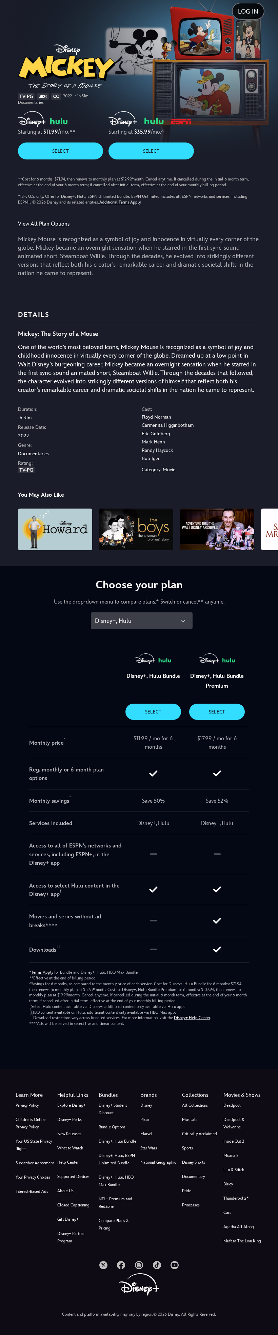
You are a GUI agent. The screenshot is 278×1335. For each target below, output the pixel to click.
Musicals (189, 1119)
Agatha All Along (238, 1226)
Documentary (193, 1176)
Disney (146, 1105)
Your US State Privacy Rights (34, 1145)
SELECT (60, 151)
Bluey (228, 1184)
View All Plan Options (44, 224)
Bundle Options (112, 1127)
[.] (103, 1265)
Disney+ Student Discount (113, 1109)
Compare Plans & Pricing (114, 1224)
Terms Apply (42, 972)
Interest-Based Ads (32, 1191)
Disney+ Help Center (192, 1017)
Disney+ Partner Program (71, 1237)
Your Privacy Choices (33, 1177)
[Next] (266, 528)
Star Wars (148, 1148)
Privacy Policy (27, 1105)
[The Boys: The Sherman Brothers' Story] (136, 529)
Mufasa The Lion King (242, 1241)
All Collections (195, 1105)
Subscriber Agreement (35, 1163)
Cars (227, 1212)
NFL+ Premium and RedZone (115, 1203)
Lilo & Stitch (233, 1169)
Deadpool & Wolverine (233, 1123)
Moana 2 (230, 1155)
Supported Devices (73, 1176)
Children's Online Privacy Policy (30, 1123)
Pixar (144, 1119)
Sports (187, 1148)
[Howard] (55, 529)
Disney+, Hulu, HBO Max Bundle (116, 1181)
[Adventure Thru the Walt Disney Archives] (217, 529)
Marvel (146, 1133)
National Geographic (158, 1162)
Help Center (68, 1162)
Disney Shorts (193, 1162)
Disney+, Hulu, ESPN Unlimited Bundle (117, 1159)
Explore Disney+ (71, 1105)
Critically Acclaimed (199, 1133)
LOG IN (248, 11)
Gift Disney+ (68, 1219)
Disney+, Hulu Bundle (117, 1141)
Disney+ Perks (69, 1119)
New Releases (69, 1133)
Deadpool (232, 1105)
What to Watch (70, 1148)
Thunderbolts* (236, 1198)
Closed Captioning (73, 1205)
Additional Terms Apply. (120, 202)
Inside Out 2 (233, 1141)
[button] (76, 1095)
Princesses (191, 1205)
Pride (186, 1190)
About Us (65, 1190)
